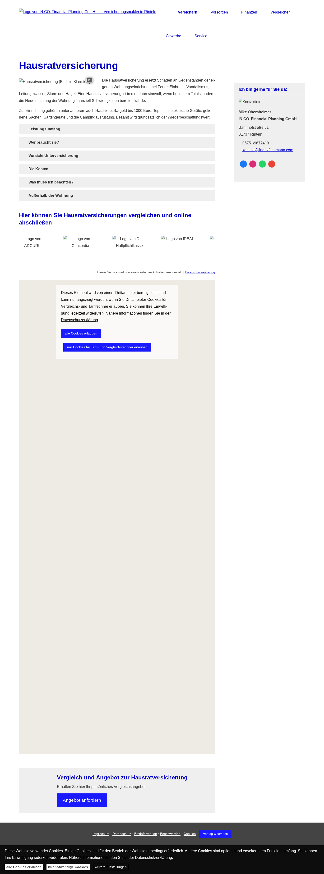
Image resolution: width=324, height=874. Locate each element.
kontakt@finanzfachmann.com (267, 150)
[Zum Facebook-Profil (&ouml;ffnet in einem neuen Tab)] (243, 164)
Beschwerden (170, 834)
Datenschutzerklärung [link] (79, 320)
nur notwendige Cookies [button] (68, 867)
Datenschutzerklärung (200, 272)
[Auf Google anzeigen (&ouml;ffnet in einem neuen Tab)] (271, 164)
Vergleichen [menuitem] (280, 12)
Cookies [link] (190, 834)
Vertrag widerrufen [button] (215, 834)
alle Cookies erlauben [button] (81, 333)
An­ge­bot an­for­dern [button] (82, 800)
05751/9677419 (255, 143)
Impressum (101, 834)
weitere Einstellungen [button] (111, 867)
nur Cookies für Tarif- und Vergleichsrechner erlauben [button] (107, 347)
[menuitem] (167, 12)
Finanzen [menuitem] (249, 12)
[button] (44, 129)
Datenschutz (121, 834)
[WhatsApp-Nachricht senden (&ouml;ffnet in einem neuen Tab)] (262, 164)
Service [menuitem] (200, 36)
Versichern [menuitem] (187, 12)
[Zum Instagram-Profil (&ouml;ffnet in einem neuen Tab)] (252, 164)
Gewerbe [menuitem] (173, 36)
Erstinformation (145, 834)
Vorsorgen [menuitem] (219, 12)
